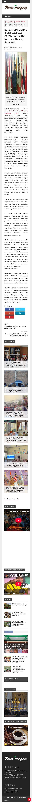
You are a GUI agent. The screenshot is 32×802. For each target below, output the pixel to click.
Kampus (23, 21)
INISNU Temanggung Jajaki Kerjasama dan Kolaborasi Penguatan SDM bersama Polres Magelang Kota (15, 365)
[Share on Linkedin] (20, 313)
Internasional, (14, 47)
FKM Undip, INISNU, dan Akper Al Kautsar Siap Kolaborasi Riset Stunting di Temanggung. (15, 646)
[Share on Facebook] (9, 309)
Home (6, 21)
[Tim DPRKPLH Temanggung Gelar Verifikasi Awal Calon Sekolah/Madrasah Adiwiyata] (7, 671)
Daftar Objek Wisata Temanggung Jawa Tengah (19, 604)
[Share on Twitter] (20, 309)
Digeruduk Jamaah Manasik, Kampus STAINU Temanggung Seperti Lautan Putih (19, 623)
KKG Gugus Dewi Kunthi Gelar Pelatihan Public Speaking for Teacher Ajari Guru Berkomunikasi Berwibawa (16, 439)
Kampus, (20, 47)
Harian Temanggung (17, 797)
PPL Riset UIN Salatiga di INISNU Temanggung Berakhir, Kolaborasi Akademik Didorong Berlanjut (19, 659)
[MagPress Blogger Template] (16, 9)
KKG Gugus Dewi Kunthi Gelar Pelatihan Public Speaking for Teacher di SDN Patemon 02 (15, 465)
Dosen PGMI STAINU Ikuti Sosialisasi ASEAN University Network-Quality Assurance (15, 35)
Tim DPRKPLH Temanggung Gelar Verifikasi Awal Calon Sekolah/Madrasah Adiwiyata (18, 669)
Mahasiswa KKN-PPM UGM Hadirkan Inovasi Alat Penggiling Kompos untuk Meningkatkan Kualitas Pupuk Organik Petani (15, 415)
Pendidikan (8, 22)
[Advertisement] (16, 550)
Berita (11, 21)
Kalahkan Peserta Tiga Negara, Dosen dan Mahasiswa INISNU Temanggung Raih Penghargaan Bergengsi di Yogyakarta (15, 489)
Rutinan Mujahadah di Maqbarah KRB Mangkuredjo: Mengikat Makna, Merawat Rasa (15, 390)
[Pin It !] (9, 317)
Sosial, (12, 48)
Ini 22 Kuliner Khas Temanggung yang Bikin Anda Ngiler (19, 614)
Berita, (8, 47)
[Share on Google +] (9, 313)
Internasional (17, 21)
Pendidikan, (7, 48)
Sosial (13, 22)
